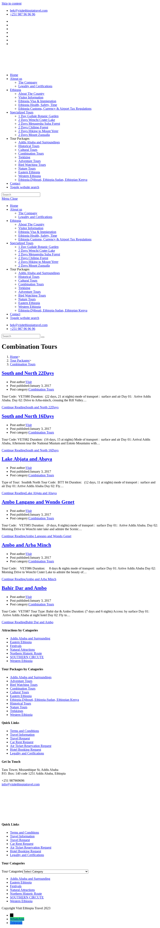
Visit (29, 382)
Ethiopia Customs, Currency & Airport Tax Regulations (54, 239)
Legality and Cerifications (35, 217)
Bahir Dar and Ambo (24, 588)
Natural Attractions (22, 649)
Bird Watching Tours (32, 295)
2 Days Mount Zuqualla (34, 265)
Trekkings (16, 711)
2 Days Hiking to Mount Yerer (38, 262)
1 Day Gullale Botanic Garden (38, 247)
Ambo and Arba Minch (26, 545)
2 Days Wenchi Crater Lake (36, 250)
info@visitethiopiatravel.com (21, 784)
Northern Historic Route (26, 653)
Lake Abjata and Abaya (27, 459)
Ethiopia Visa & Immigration (37, 232)
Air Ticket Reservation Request (30, 746)
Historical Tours (28, 277)
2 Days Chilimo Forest (33, 258)
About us (16, 209)
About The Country (31, 224)
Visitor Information (30, 228)
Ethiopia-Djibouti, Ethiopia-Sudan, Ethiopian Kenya (52, 310)
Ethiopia (15, 220)
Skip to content (11, 3)
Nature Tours (27, 299)
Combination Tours (31, 284)
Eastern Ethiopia (29, 303)
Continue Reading (30, 407)
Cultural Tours (27, 280)
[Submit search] (42, 337)
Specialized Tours (21, 243)
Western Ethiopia (29, 306)
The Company (27, 213)
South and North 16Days (28, 416)
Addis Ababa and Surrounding (30, 638)
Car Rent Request (21, 742)
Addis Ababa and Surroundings (39, 273)
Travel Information (22, 734)
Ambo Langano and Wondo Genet (38, 502)
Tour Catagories (12, 871)
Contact (15, 314)
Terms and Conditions (24, 731)
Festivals (15, 646)
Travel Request (20, 738)
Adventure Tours (29, 291)
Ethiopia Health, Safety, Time (37, 235)
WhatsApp (17, 919)
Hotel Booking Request (25, 749)
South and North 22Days (28, 373)
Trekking (24, 288)
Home (14, 205)
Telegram (16, 922)
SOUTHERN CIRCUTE (27, 657)
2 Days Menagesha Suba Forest (39, 254)
